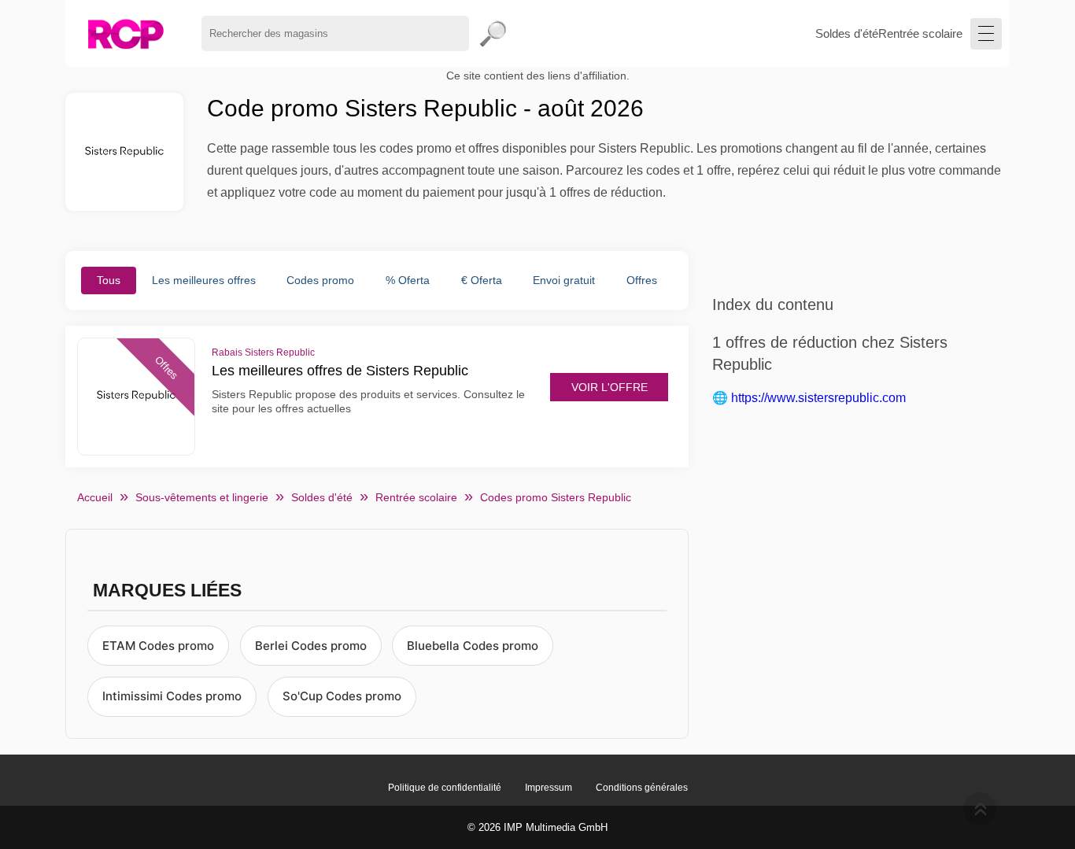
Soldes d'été (846, 33)
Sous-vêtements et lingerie (201, 497)
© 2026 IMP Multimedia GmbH (537, 827)
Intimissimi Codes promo (172, 695)
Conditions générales (642, 787)
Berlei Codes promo (311, 645)
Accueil (95, 497)
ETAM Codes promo (158, 645)
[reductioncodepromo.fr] (125, 33)
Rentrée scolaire (920, 33)
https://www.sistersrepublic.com (818, 397)
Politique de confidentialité (444, 787)
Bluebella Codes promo (472, 645)
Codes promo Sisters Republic (555, 497)
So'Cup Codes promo (342, 695)
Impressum (548, 787)
